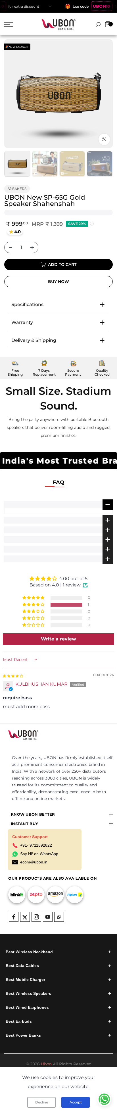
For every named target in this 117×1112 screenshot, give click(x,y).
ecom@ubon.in (33, 862)
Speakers (17, 189)
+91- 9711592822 (36, 845)
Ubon (46, 1063)
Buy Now (58, 281)
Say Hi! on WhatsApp (39, 853)
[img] (13, 675)
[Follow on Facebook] (13, 917)
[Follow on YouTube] (48, 917)
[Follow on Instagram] (36, 917)
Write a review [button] (58, 639)
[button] (33, 605)
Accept (76, 1102)
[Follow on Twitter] (25, 917)
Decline (41, 1102)
